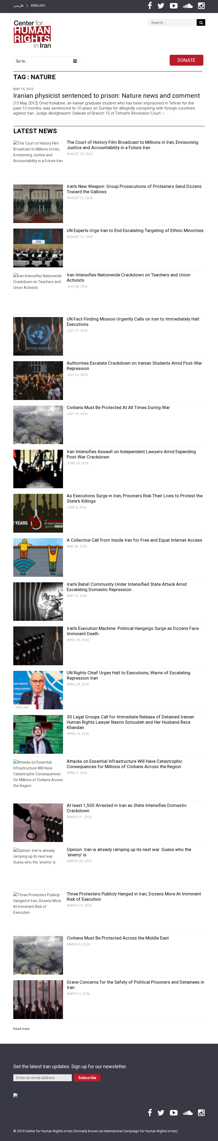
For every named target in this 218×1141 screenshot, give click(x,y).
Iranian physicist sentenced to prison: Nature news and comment (106, 95)
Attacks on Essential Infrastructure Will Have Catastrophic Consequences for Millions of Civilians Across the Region (124, 764)
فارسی (18, 5)
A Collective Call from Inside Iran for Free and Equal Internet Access (134, 540)
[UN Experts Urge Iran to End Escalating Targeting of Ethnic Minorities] (38, 248)
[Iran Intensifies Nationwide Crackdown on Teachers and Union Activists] (38, 292)
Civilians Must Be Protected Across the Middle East (118, 938)
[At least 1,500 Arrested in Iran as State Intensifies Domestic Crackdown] (38, 822)
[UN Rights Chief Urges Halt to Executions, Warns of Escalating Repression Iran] (38, 690)
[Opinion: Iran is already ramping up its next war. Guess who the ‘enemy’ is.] (38, 867)
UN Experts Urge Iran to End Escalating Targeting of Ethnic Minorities (135, 230)
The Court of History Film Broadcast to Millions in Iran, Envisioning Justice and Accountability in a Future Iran (132, 145)
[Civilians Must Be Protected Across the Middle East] (38, 955)
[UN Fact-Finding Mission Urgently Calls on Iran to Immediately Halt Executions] (38, 336)
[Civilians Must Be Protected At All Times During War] (38, 425)
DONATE (186, 60)
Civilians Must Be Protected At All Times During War (118, 407)
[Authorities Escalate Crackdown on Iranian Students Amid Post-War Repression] (38, 380)
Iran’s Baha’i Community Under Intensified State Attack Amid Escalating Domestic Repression (127, 587)
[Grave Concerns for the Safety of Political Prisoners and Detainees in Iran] (38, 999)
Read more (21, 1029)
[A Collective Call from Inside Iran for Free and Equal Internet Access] (38, 557)
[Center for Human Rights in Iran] (32, 34)
